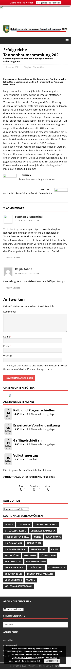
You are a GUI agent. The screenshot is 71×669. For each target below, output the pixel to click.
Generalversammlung (43, 530)
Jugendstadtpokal (15, 549)
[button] (66, 40)
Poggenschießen (36, 561)
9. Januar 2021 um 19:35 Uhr (27, 221)
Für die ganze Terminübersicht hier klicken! (27, 470)
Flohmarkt (24, 524)
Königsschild (48, 555)
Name (6, 336)
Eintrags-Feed (10, 645)
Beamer (9, 524)
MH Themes (55, 665)
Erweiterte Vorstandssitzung (36, 425)
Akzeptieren (52, 660)
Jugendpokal (34, 543)
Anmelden (8, 640)
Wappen (30, 580)
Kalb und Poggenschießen (34, 410)
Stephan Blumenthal (34, 67)
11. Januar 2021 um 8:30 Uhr (27, 273)
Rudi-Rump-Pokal (14, 567)
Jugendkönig (53, 536)
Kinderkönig (12, 555)
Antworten (13, 257)
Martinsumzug (13, 561)
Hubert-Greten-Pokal (17, 536)
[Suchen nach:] (35, 624)
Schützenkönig (13, 574)
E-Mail (6, 346)
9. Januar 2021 (12, 67)
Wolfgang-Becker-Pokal (19, 586)
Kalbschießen (39, 549)
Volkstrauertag (25, 455)
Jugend (37, 536)
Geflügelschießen (27, 440)
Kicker (54, 549)
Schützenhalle (56, 567)
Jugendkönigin (13, 543)
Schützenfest (36, 567)
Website (7, 355)
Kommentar (9, 311)
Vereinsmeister (13, 580)
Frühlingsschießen (46, 524)
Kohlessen (30, 555)
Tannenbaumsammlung (40, 574)
